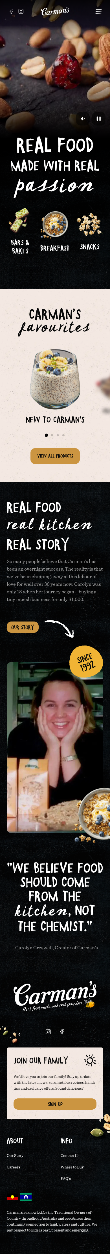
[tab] (46, 435)
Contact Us (70, 1156)
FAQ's (66, 1179)
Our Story (22, 627)
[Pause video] (98, 118)
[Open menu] (98, 11)
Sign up (55, 1104)
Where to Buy (72, 1167)
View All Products (55, 455)
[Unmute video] (83, 118)
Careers (13, 1167)
